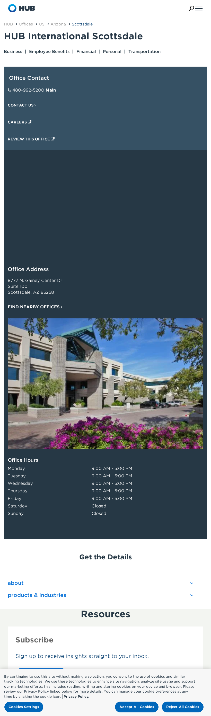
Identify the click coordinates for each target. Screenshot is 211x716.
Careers (18, 122)
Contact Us (21, 105)
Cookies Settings (23, 707)
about (16, 583)
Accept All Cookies (136, 707)
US (42, 24)
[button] (191, 8)
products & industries (37, 595)
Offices (26, 24)
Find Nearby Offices (34, 307)
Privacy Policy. (76, 697)
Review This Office (29, 139)
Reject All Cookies (182, 707)
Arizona (58, 24)
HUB (8, 24)
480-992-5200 (28, 90)
